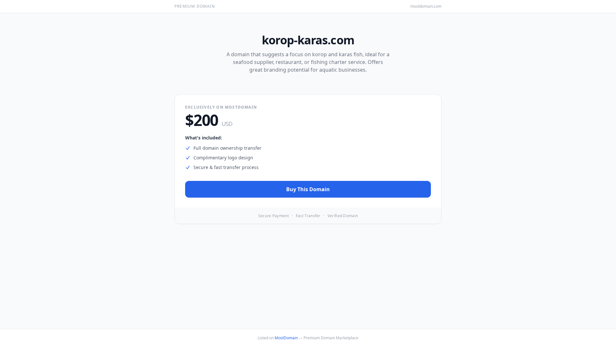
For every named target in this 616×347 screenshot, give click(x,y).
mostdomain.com (425, 6)
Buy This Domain (308, 189)
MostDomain (286, 338)
